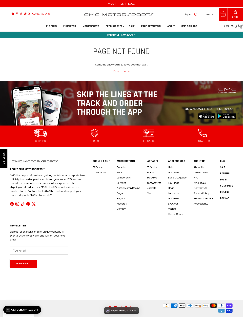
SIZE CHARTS (226, 185)
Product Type (114, 26)
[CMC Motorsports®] (118, 14)
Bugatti (121, 193)
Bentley (121, 208)
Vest (149, 193)
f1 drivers (98, 167)
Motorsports (90, 26)
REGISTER (225, 173)
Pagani (121, 198)
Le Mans (121, 183)
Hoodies (152, 177)
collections (99, 172)
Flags (171, 188)
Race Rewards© (151, 26)
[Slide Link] (121, 103)
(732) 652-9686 (42, 13)
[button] (121, 35)
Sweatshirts (154, 183)
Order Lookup (201, 172)
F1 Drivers (69, 26)
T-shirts (152, 167)
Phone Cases (175, 214)
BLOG (222, 161)
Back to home (122, 71)
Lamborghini (124, 177)
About (171, 26)
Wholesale (200, 183)
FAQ (196, 177)
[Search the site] (196, 14)
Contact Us (200, 188)
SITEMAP (224, 198)
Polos (150, 172)
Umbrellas (174, 198)
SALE (132, 26)
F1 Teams (51, 26)
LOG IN (223, 179)
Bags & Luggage (177, 177)
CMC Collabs (189, 26)
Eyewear (173, 203)
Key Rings (173, 183)
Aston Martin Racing (128, 188)
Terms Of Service (203, 198)
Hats (171, 167)
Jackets (151, 188)
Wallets (172, 208)
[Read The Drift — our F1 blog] (233, 26)
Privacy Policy (201, 193)
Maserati (122, 203)
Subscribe (21, 263)
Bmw (119, 172)
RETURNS (224, 192)
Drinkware (174, 172)
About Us (199, 167)
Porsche (121, 167)
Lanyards (173, 193)
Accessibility (201, 203)
